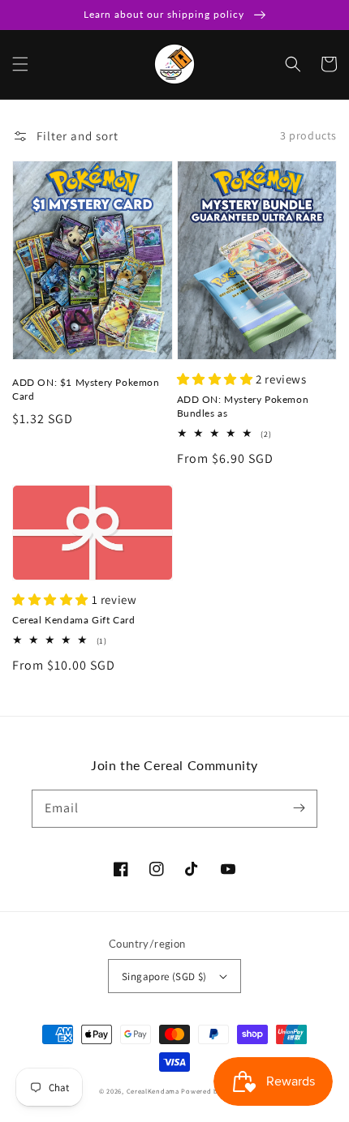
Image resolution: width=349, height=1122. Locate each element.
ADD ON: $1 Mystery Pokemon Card (86, 389)
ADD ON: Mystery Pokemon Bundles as (243, 406)
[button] (20, 64)
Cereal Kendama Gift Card (73, 620)
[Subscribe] (299, 808)
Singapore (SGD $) (164, 976)
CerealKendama (153, 1090)
